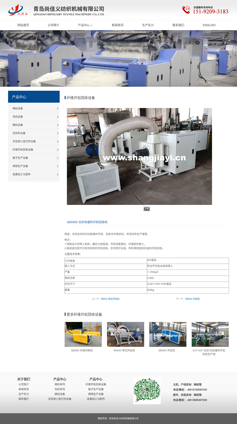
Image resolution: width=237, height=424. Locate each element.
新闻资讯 (117, 25)
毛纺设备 (18, 116)
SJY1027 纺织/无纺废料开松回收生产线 (209, 352)
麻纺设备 (18, 125)
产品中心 (84, 25)
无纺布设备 (19, 133)
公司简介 (53, 25)
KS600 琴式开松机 (110, 298)
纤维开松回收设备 (23, 149)
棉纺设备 (18, 108)
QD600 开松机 (192, 298)
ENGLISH (209, 25)
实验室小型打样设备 (24, 141)
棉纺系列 (60, 384)
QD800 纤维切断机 (82, 350)
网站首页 (23, 25)
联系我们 (178, 25)
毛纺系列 (60, 389)
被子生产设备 (20, 158)
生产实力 (148, 25)
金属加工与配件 (22, 174)
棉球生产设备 (20, 166)
